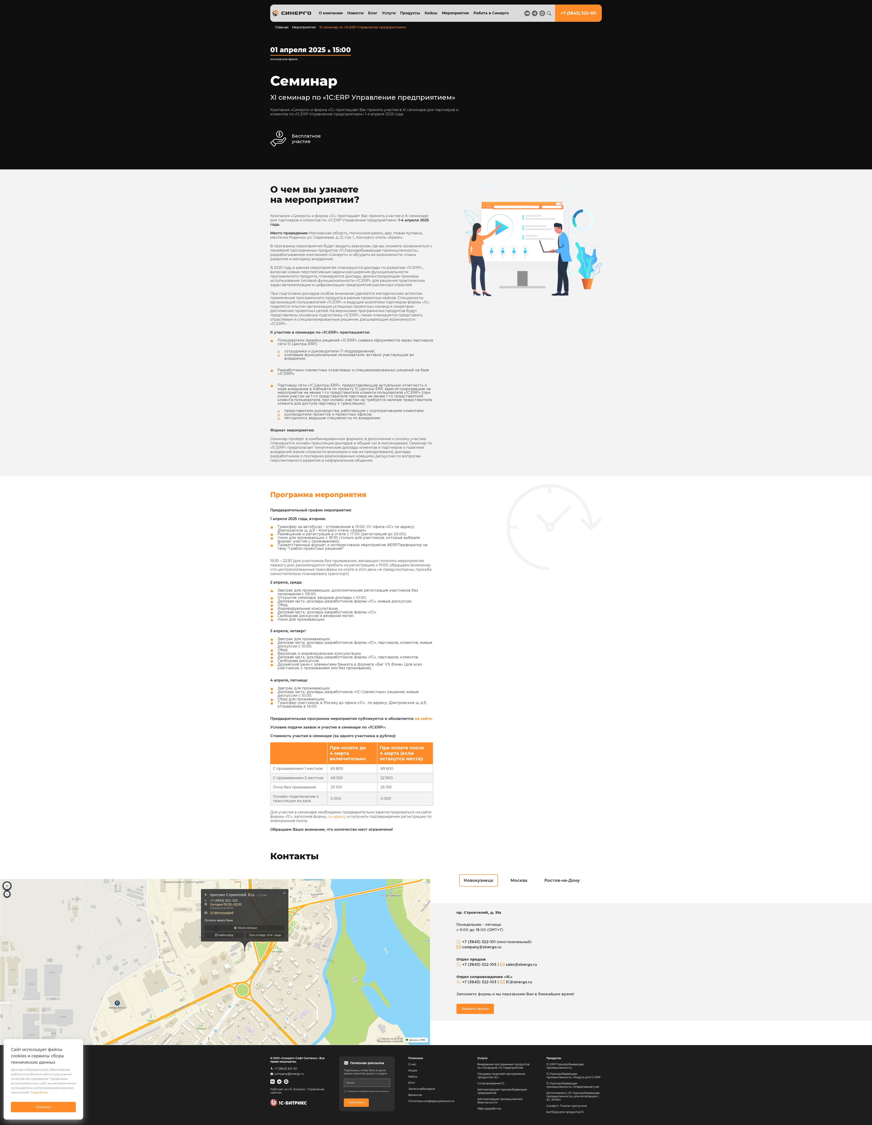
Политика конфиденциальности (431, 1101)
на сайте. (424, 718)
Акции (412, 1070)
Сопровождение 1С (491, 1083)
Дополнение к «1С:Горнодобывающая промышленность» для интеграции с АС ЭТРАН (573, 1096)
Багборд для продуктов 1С (565, 1112)
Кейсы (431, 13)
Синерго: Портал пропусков (566, 1106)
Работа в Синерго (491, 13)
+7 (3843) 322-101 (478, 942)
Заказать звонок (475, 1009)
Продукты (410, 13)
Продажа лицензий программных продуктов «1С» (501, 1075)
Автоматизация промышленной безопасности (500, 1100)
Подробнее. (39, 1092)
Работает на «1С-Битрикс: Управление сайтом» (297, 1091)
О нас (412, 1064)
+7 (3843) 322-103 (479, 982)
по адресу (336, 816)
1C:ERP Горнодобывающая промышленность (565, 1066)
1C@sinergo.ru (519, 982)
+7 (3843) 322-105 (479, 964)
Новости (355, 13)
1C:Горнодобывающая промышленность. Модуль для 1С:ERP (573, 1075)
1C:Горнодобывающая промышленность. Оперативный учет (573, 1085)
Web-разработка (489, 1108)
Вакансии (415, 1095)
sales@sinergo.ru (521, 964)
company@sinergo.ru (481, 947)
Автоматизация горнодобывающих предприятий (502, 1091)
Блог (372, 13)
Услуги (389, 13)
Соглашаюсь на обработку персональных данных (368, 1091)
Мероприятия (455, 13)
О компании (331, 13)
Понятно (43, 1107)
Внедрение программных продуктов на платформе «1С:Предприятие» (503, 1066)
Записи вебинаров (421, 1088)
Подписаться (356, 1102)
